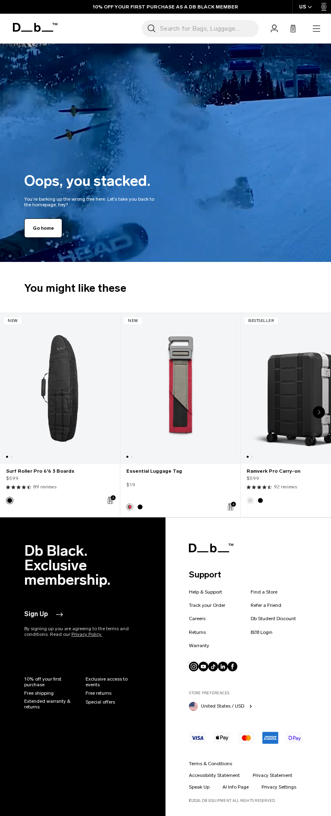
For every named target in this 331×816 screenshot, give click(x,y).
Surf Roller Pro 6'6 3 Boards (40, 471)
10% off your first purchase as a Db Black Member (165, 7)
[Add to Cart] (111, 500)
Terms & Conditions (210, 763)
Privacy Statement (272, 775)
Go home (43, 228)
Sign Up (36, 614)
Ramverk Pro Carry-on (273, 471)
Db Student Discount (273, 618)
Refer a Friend (266, 605)
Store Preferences (209, 693)
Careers (197, 618)
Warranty (199, 645)
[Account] (274, 28)
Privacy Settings (279, 787)
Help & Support (205, 592)
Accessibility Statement (214, 775)
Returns (197, 632)
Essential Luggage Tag (154, 471)
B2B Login (261, 632)
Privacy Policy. (86, 634)
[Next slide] (319, 412)
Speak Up (199, 787)
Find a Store (264, 592)
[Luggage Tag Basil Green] (180, 388)
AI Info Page (235, 787)
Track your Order (207, 605)
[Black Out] (9, 500)
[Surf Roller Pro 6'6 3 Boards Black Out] (59, 388)
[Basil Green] (130, 507)
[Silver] (250, 500)
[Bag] (293, 28)
